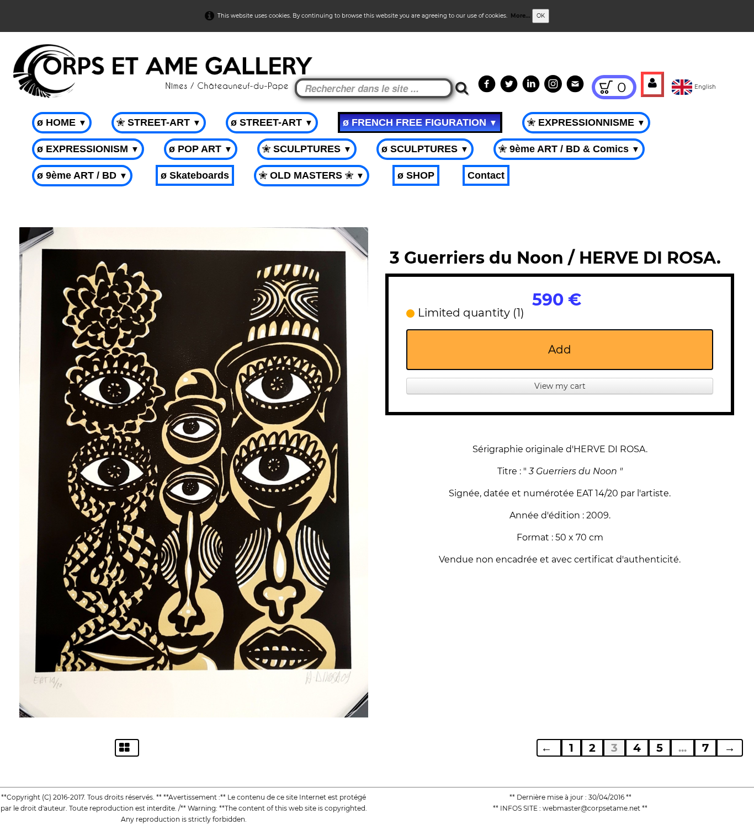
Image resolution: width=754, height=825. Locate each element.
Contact (486, 175)
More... (520, 15)
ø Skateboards (195, 175)
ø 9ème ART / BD (82, 175)
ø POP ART (200, 148)
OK (541, 15)
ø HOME (62, 122)
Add (559, 349)
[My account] (652, 84)
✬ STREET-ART (158, 122)
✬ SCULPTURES (307, 148)
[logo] (28, 61)
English (706, 86)
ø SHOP (415, 175)
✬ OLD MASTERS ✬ (311, 175)
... (682, 747)
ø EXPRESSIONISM (88, 148)
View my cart (560, 386)
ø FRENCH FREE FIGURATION (420, 122)
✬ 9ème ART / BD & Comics (569, 148)
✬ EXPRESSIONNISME (586, 122)
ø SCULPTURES (425, 148)
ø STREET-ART (272, 122)
